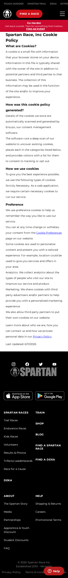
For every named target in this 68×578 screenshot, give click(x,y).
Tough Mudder (14, 3)
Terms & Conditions (38, 572)
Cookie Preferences (49, 232)
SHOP (40, 423)
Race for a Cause (15, 469)
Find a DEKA (45, 459)
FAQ (7, 548)
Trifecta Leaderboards (18, 461)
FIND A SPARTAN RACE (48, 447)
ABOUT (9, 496)
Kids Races (11, 436)
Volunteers (11, 444)
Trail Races (11, 420)
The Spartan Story (16, 503)
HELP (39, 496)
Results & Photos (15, 452)
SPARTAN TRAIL (36, 3)
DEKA (53, 3)
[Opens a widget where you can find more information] (53, 571)
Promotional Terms (48, 520)
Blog (40, 434)
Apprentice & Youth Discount (16, 530)
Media (8, 511)
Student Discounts (16, 540)
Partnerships (12, 520)
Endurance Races (15, 428)
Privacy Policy (42, 336)
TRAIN (40, 412)
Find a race (29, 13)
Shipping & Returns (48, 503)
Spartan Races (16, 412)
